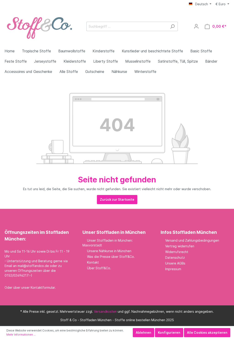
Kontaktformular (43, 287)
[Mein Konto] (196, 26)
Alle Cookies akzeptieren (207, 332)
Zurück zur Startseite (117, 199)
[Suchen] (172, 26)
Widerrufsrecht (176, 252)
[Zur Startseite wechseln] (39, 25)
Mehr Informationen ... (21, 334)
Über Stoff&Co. (99, 268)
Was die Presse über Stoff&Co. (111, 257)
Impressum (173, 269)
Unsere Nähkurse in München (109, 251)
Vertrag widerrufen (179, 246)
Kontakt (93, 262)
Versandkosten (105, 311)
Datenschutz (175, 257)
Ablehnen (143, 332)
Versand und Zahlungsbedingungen (192, 240)
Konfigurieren (169, 332)
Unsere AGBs (175, 263)
